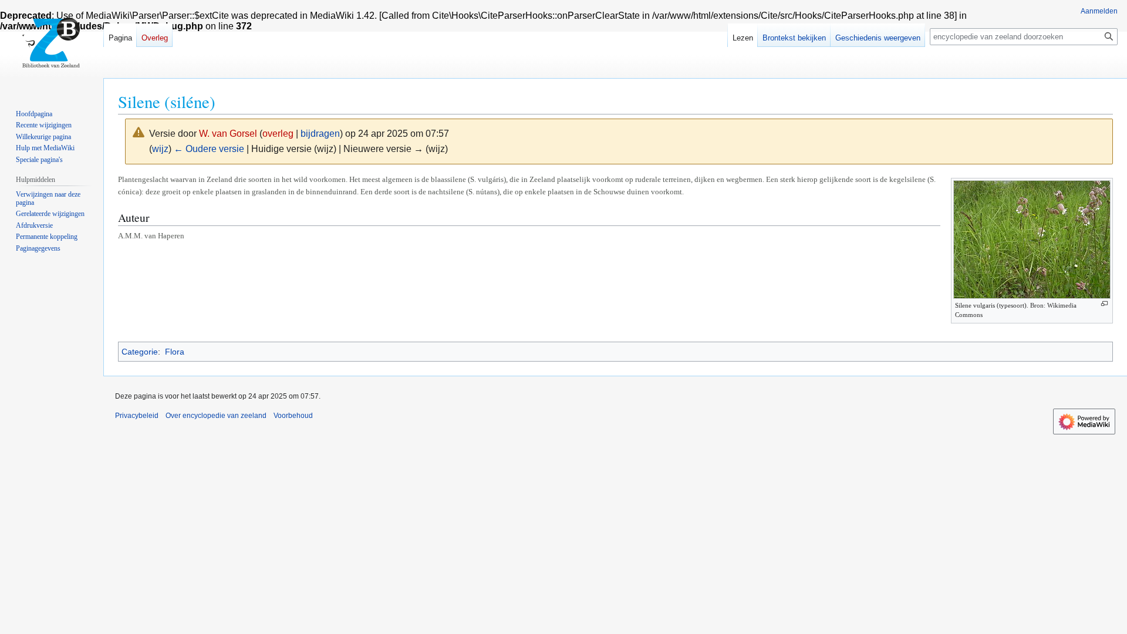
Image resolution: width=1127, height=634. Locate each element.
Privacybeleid (136, 416)
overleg (277, 134)
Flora (174, 351)
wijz (160, 149)
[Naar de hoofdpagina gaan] (52, 47)
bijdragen (320, 134)
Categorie (140, 351)
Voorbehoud (293, 416)
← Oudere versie (209, 149)
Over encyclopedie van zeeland (216, 416)
